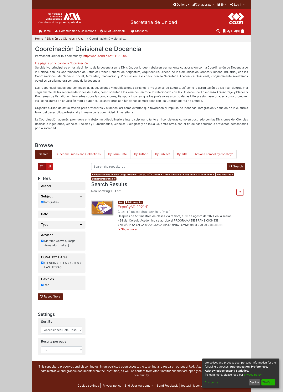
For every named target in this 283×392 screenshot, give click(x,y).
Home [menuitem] (47, 31)
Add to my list (134, 202)
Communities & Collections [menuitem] (77, 31)
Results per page (53, 341)
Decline (254, 382)
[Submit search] (218, 31)
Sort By (46, 322)
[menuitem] (181, 5)
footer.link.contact (193, 385)
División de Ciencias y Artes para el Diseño (66, 38)
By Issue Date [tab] (117, 154)
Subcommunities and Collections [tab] (78, 154)
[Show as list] (42, 166)
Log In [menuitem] (237, 4)
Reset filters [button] (51, 296)
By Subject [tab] (162, 154)
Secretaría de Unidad (154, 22)
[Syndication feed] (240, 192)
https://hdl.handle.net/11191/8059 (105, 56)
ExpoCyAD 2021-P (133, 207)
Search (237, 166)
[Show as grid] (49, 166)
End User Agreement (139, 385)
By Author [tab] (141, 154)
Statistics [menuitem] (141, 31)
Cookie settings (88, 385)
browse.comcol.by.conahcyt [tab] (214, 154)
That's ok (268, 382)
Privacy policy (111, 385)
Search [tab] (44, 154)
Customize (211, 382)
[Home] (60, 18)
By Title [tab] (182, 154)
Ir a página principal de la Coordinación (61, 63)
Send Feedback (167, 385)
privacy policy (253, 374)
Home (39, 38)
